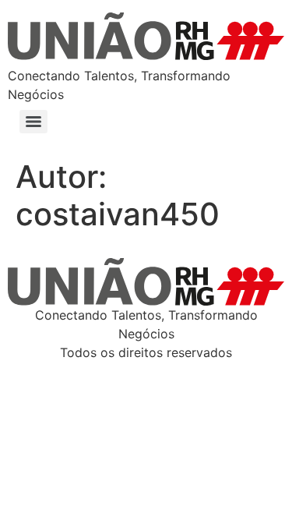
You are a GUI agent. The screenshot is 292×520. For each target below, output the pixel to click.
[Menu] (33, 121)
